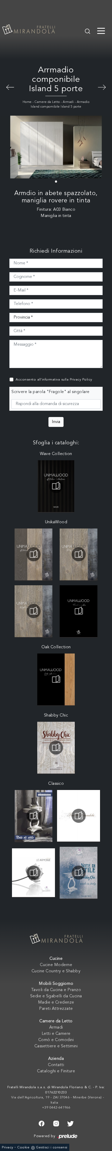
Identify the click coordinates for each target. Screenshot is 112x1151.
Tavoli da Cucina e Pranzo (56, 990)
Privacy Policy (81, 379)
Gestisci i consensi (51, 1147)
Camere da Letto (47, 102)
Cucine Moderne (56, 965)
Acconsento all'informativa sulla (54, 379)
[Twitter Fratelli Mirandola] (70, 1122)
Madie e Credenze (56, 1002)
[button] (56, 182)
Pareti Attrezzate (56, 1009)
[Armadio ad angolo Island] (10, 87)
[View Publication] (56, 486)
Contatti (56, 1065)
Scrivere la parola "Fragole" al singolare (50, 392)
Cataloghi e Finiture (56, 1071)
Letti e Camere (56, 1034)
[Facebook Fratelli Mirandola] (41, 1122)
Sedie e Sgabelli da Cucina (56, 996)
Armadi (68, 102)
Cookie (23, 1147)
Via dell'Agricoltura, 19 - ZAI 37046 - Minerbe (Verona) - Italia (57, 1100)
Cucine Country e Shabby (56, 971)
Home (27, 102)
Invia (56, 422)
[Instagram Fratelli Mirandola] (56, 1122)
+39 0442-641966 (56, 1107)
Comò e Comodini (56, 1040)
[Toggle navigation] (101, 30)
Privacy (7, 1147)
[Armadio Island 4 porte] (102, 87)
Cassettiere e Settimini (56, 1046)
